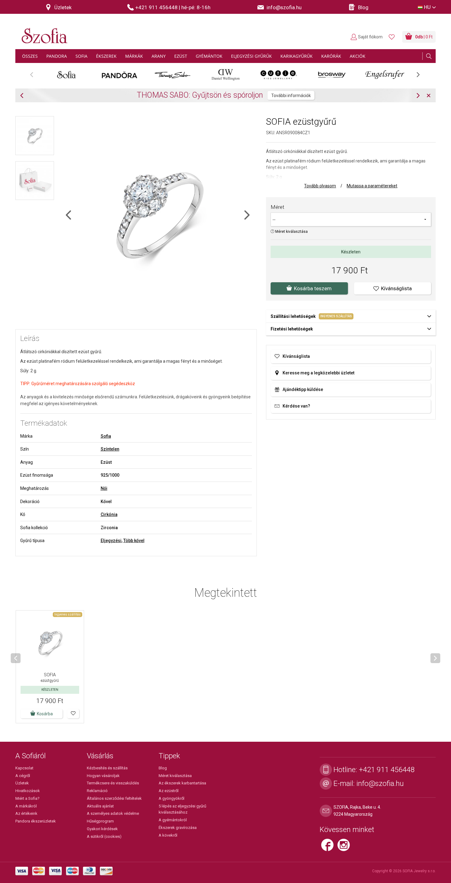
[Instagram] (345, 847)
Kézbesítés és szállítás (107, 768)
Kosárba (45, 713)
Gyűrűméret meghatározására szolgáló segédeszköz (83, 383)
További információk (291, 95)
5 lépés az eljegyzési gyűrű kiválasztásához (182, 809)
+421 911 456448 (386, 769)
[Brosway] (331, 74)
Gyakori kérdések (102, 828)
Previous (35, 76)
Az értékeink (26, 813)
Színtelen (110, 449)
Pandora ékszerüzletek (35, 821)
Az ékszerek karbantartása (182, 783)
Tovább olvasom (320, 186)
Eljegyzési (111, 540)
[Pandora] (119, 74)
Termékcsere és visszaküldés (113, 783)
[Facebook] (329, 847)
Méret (277, 207)
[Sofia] (66, 74)
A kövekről (168, 835)
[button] (73, 713)
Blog (163, 768)
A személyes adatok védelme (113, 813)
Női (104, 488)
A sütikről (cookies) (104, 836)
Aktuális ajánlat (100, 806)
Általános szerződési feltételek (114, 798)
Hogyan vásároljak (103, 775)
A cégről (22, 775)
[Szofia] (43, 32)
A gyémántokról (173, 820)
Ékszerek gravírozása (178, 827)
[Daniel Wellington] (225, 74)
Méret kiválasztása (291, 231)
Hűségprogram (100, 821)
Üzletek (22, 783)
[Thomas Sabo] (172, 74)
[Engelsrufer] (384, 74)
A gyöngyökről (171, 798)
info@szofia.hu (380, 783)
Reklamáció (97, 790)
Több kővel (134, 540)
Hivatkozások (27, 790)
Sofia (106, 436)
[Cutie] (278, 74)
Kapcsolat (24, 768)
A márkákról (26, 806)
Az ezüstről (169, 790)
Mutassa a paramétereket (372, 186)
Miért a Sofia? (27, 798)
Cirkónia (109, 514)
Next (421, 76)
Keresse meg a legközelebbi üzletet (318, 372)
